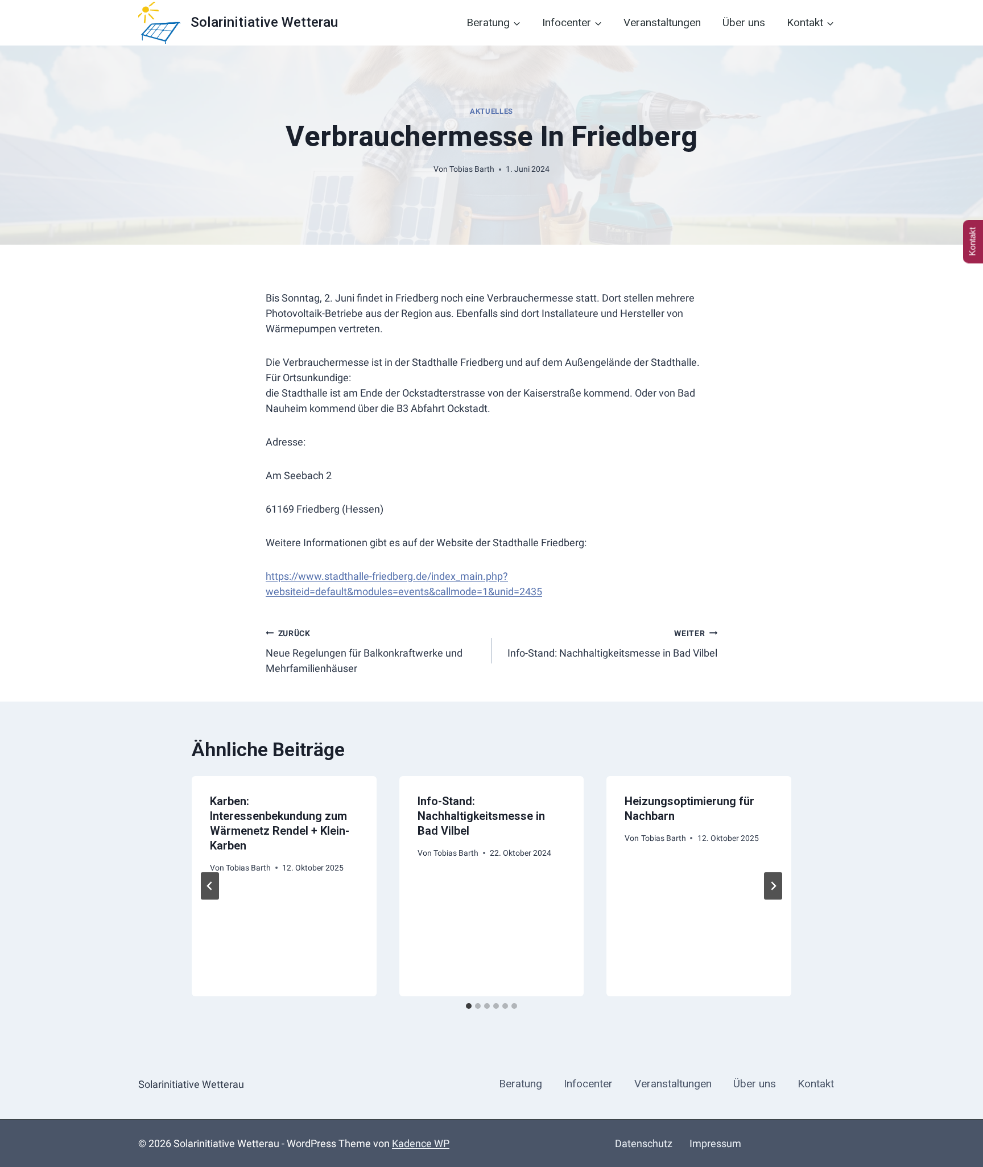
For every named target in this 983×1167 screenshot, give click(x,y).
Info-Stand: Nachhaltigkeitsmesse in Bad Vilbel (612, 644)
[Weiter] (773, 886)
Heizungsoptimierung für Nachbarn (689, 808)
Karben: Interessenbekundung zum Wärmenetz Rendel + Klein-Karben (279, 823)
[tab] (469, 1006)
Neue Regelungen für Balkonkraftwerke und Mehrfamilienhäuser (364, 651)
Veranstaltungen (662, 23)
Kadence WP (420, 1143)
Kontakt (816, 1084)
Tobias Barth (471, 169)
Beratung (520, 1084)
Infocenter (588, 1084)
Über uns (743, 23)
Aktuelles (491, 111)
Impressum (715, 1143)
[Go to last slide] (210, 886)
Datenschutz (643, 1143)
